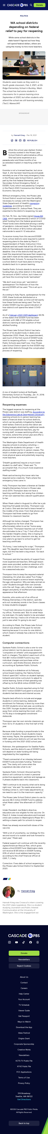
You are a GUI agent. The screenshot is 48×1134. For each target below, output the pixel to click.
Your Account (24, 999)
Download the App (24, 1027)
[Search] (31, 5)
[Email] (20, 140)
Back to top (24, 1123)
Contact (24, 983)
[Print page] (24, 140)
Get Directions (24, 1099)
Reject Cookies (24, 966)
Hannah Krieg (19, 135)
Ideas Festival (24, 1033)
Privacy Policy (24, 1083)
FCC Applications (24, 1072)
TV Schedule (24, 1005)
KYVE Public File (24, 1066)
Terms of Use (24, 1077)
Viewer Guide (24, 1010)
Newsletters (24, 959)
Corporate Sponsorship (24, 1044)
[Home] (24, 935)
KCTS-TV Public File (24, 1061)
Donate (39, 5)
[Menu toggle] (4, 5)
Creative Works (24, 1050)
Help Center (24, 994)
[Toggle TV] (44, 14)
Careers (24, 988)
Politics (24, 16)
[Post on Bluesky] (16, 140)
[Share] (12, 140)
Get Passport (24, 1016)
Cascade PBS (21, 1109)
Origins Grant (24, 1038)
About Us (24, 977)
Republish (32, 140)
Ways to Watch (24, 1022)
